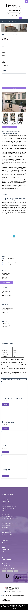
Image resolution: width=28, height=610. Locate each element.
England (4, 542)
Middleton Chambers (9, 446)
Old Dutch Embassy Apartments (12, 398)
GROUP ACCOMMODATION (7, 521)
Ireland (3, 544)
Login (16, 15)
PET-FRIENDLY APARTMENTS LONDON (9, 523)
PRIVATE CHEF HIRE (6, 525)
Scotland (4, 551)
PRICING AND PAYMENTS (7, 534)
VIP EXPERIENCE (5, 527)
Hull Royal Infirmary (6, 141)
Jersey (3, 547)
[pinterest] (15, 571)
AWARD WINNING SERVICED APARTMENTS (10, 503)
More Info (5, 404)
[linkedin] (10, 571)
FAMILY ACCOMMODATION (7, 530)
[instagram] (17, 571)
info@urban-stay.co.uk (9, 568)
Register (12, 15)
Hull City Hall (16, 139)
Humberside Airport (12, 148)
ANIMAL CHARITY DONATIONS (8, 508)
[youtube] (12, 571)
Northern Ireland (6, 549)
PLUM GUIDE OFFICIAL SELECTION (9, 506)
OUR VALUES (4, 497)
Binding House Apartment (10, 422)
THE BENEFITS (5, 499)
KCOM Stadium (16, 138)
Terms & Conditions (5, 605)
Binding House (6, 470)
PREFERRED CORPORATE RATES (8, 536)
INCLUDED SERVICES (6, 501)
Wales (3, 554)
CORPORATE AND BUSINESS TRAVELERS (10, 518)
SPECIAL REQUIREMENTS (7, 532)
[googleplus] (5, 571)
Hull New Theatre (15, 137)
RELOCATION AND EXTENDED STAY (9, 516)
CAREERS (4, 510)
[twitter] (3, 571)
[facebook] (8, 571)
